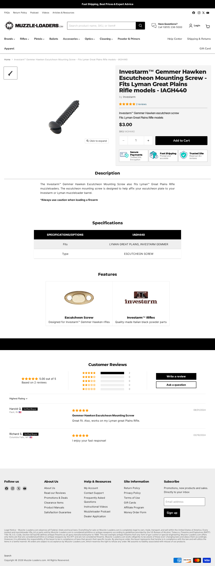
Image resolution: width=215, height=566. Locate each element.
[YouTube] (24, 488)
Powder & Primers (129, 39)
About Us (49, 488)
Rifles (24, 39)
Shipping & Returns (199, 39)
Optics (89, 39)
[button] (127, 104)
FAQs (7, 12)
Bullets (53, 39)
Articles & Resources (63, 12)
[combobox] (101, 25)
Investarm (129, 96)
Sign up (172, 513)
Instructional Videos (96, 506)
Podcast (34, 12)
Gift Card (205, 48)
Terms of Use (132, 497)
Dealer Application (95, 516)
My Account (91, 488)
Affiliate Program (134, 507)
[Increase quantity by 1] (148, 140)
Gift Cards (130, 502)
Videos (45, 12)
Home (7, 59)
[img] (80, 410)
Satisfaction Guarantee (57, 512)
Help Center (174, 39)
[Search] (140, 25)
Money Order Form (135, 512)
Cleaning (105, 39)
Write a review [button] (176, 376)
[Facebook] (6, 488)
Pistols (38, 39)
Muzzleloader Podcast (97, 511)
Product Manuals (54, 507)
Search (7, 555)
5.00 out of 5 (47, 378)
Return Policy (20, 12)
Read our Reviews (55, 492)
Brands (9, 39)
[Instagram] (12, 488)
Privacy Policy (132, 492)
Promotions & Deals (56, 497)
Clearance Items (53, 502)
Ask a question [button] (176, 384)
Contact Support (94, 492)
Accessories (70, 39)
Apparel (9, 48)
